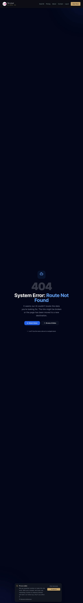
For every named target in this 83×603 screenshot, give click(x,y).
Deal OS (41, 4)
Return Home (33, 323)
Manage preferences (26, 599)
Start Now (75, 4)
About (54, 4)
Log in (67, 4)
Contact (60, 4)
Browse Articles (51, 323)
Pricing (48, 4)
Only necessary (54, 586)
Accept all (53, 589)
